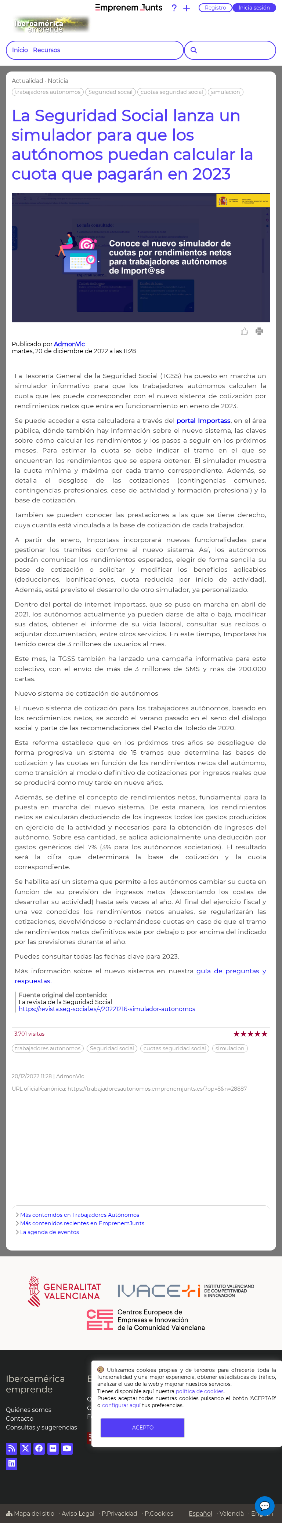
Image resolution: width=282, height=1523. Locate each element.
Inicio (20, 50)
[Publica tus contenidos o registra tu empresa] (186, 8)
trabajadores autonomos (47, 92)
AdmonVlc (69, 344)
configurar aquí (121, 1405)
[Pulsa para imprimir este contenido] (259, 331)
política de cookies (200, 1391)
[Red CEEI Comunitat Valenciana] (146, 1329)
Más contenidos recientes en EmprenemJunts (82, 1223)
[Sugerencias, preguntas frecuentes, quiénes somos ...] (174, 8)
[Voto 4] (257, 1033)
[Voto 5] (264, 1033)
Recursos (46, 50)
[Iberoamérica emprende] (82, 24)
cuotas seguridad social (172, 92)
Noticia (58, 80)
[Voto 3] (250, 1033)
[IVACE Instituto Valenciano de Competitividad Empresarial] (141, 1291)
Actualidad (27, 80)
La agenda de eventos (49, 1232)
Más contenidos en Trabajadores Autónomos (79, 1215)
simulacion (225, 92)
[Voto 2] (244, 1033)
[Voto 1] (237, 1033)
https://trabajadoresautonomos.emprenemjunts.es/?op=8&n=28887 (157, 1088)
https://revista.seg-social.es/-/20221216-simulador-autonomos (107, 1009)
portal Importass (203, 420)
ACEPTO (142, 1428)
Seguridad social (110, 92)
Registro (215, 8)
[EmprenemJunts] (129, 8)
